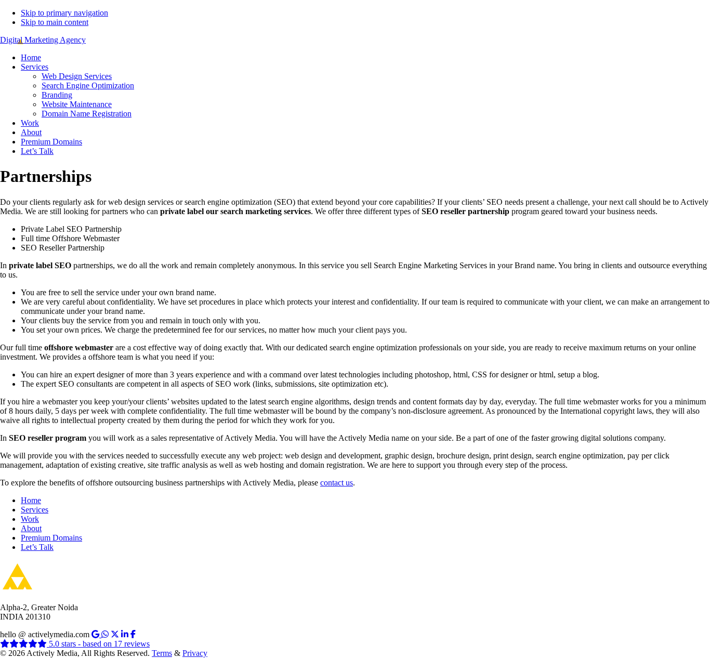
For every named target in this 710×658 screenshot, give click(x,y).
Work (30, 519)
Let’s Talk (37, 547)
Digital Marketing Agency (43, 39)
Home (31, 500)
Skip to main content (54, 22)
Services (34, 509)
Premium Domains (51, 537)
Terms (162, 653)
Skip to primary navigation (64, 12)
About (31, 528)
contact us (336, 482)
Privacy (194, 653)
